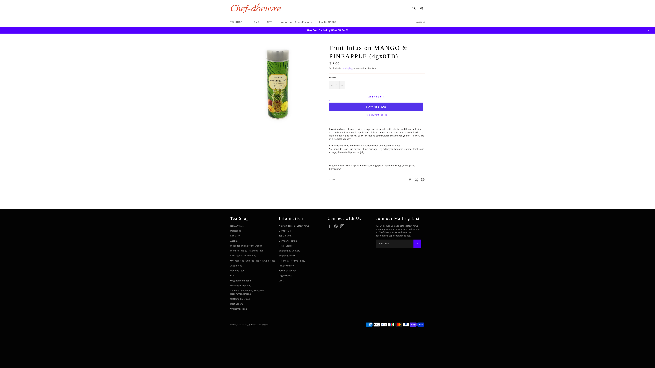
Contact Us (285, 230)
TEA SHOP (236, 22)
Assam (234, 240)
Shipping (348, 68)
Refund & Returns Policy (292, 260)
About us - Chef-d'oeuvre (296, 22)
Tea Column (285, 235)
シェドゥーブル (243, 325)
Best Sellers (236, 303)
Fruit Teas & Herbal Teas (243, 255)
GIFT (269, 22)
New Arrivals (237, 225)
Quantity (334, 77)
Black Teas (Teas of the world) (246, 245)
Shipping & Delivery (289, 250)
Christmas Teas (238, 308)
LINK (281, 280)
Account (420, 22)
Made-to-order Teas (240, 285)
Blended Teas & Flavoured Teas (246, 250)
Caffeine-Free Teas (240, 298)
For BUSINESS (327, 22)
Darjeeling (235, 230)
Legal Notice (285, 275)
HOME (255, 22)
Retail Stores (286, 245)
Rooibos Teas (237, 270)
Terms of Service (287, 270)
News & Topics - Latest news (294, 225)
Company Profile (288, 240)
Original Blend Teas (240, 280)
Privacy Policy (286, 265)
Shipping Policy (287, 255)
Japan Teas (236, 265)
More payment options (376, 115)
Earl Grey (235, 235)
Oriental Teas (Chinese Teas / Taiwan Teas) (252, 260)
